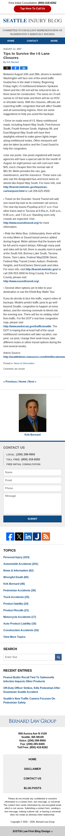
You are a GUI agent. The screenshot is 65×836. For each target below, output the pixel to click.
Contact (32, 40)
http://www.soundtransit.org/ (21, 222)
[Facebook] (10, 536)
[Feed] (45, 536)
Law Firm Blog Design (31, 831)
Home (10, 40)
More (54, 40)
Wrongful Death (15, 577)
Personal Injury (16, 557)
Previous (10, 381)
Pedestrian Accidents (19, 590)
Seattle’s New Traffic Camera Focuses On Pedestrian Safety (29, 700)
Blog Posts (32, 788)
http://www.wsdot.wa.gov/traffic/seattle (27, 326)
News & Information (24, 363)
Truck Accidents (16, 597)
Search (58, 657)
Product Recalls (16, 610)
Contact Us (32, 778)
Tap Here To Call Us (32, 8)
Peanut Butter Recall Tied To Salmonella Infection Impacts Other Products (28, 679)
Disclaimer (32, 768)
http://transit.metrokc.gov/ (42, 269)
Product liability (15, 603)
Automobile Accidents (20, 563)
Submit (32, 518)
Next (32, 381)
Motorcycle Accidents (19, 617)
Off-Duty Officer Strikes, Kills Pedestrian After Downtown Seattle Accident (31, 690)
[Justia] (36, 536)
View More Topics (14, 636)
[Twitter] (19, 536)
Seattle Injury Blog (32, 21)
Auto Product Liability (19, 623)
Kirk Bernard (32, 434)
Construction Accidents (21, 630)
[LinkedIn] (28, 536)
